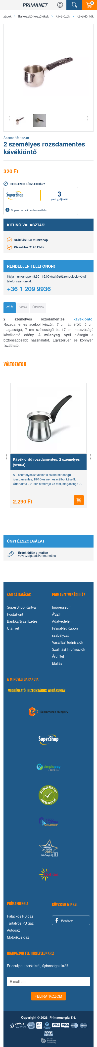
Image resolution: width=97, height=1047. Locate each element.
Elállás (57, 663)
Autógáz (13, 930)
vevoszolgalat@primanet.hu (37, 555)
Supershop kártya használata (29, 210)
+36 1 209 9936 (29, 288)
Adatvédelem (62, 621)
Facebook (66, 920)
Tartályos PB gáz (20, 923)
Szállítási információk (68, 649)
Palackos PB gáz (20, 916)
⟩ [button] (88, 117)
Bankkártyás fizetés (22, 621)
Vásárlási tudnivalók (67, 642)
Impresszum (61, 607)
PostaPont (15, 614)
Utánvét (13, 628)
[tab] (9, 307)
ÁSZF (56, 614)
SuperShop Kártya (21, 607)
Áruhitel (58, 656)
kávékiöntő (79, 318)
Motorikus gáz (18, 937)
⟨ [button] (9, 117)
